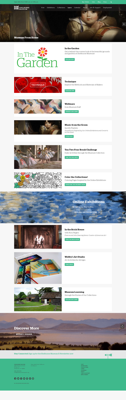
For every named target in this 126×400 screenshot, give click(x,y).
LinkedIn (21, 378)
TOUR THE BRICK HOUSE (72, 239)
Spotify (33, 378)
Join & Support (95, 8)
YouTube (24, 378)
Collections (61, 8)
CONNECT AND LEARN (72, 111)
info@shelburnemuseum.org (21, 372)
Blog (99, 2)
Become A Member (24, 334)
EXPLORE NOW (70, 59)
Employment (107, 8)
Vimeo (30, 378)
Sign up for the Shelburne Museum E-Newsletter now (43, 354)
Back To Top (122, 327)
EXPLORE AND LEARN (72, 299)
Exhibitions (51, 8)
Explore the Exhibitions (85, 212)
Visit (42, 8)
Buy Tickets (85, 2)
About (85, 8)
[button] (2, 23)
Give (93, 2)
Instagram (27, 378)
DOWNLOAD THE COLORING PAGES (75, 184)
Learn (70, 8)
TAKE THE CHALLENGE (72, 157)
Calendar (77, 8)
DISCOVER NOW (70, 90)
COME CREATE (69, 264)
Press (105, 2)
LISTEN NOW (69, 136)
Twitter (18, 378)
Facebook (15, 378)
